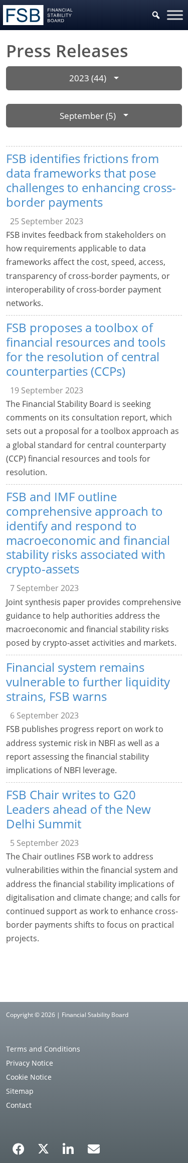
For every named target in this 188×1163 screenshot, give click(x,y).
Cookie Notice (29, 1077)
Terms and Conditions (43, 1049)
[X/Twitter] (43, 1148)
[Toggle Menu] (175, 15)
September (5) (88, 115)
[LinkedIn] (68, 1145)
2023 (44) (87, 78)
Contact (19, 1105)
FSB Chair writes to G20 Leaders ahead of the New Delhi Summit (78, 809)
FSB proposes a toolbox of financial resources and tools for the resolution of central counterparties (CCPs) (85, 349)
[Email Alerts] (93, 1148)
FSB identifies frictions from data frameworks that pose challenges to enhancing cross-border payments (91, 180)
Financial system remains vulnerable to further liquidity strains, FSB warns (88, 681)
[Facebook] (18, 1145)
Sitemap (20, 1091)
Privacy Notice (29, 1063)
